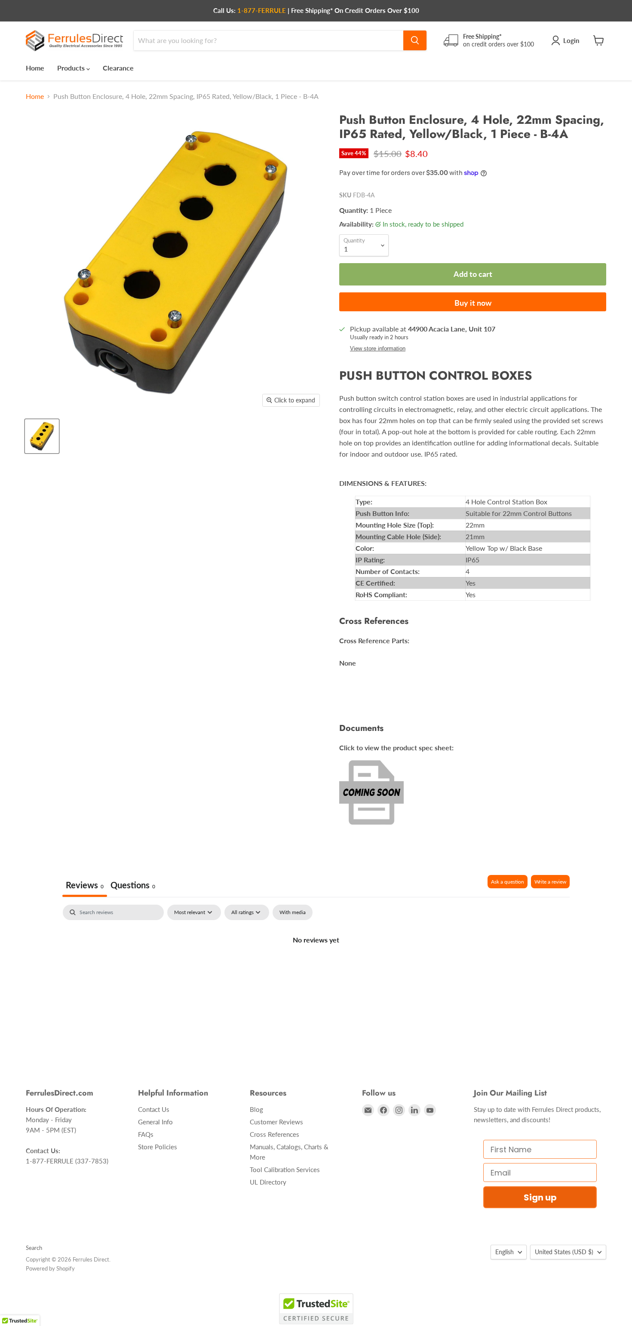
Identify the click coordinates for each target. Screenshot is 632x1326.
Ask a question (507, 881)
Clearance (118, 68)
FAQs (145, 1134)
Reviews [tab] (85, 885)
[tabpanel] (316, 968)
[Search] (414, 40)
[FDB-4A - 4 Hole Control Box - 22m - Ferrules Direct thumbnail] (42, 436)
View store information (377, 349)
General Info (155, 1122)
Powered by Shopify (50, 1268)
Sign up (540, 1197)
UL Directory (268, 1182)
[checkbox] (293, 912)
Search (34, 1247)
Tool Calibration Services (285, 1169)
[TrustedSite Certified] (316, 1308)
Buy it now (472, 302)
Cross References (274, 1134)
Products (71, 68)
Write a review (550, 881)
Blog (256, 1109)
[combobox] (268, 40)
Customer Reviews (276, 1122)
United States (564, 1251)
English (504, 1251)
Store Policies (157, 1147)
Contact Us (153, 1109)
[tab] (133, 886)
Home (35, 68)
